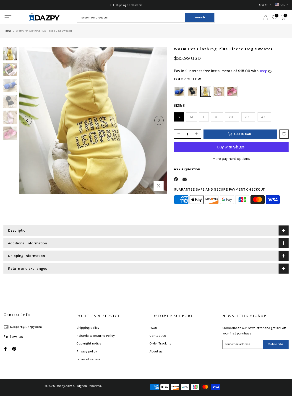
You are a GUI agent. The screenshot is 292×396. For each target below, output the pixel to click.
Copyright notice (88, 343)
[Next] (159, 120)
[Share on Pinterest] (176, 179)
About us (156, 351)
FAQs (153, 328)
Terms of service (88, 359)
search (199, 17)
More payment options (231, 158)
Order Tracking (160, 343)
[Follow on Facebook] (5, 349)
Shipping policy (87, 328)
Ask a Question (187, 169)
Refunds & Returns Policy (95, 336)
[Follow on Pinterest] (14, 349)
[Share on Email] (184, 179)
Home (7, 30)
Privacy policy (86, 351)
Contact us (157, 336)
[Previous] (27, 120)
